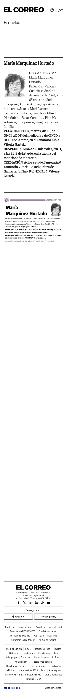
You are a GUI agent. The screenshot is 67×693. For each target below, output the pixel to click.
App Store (19, 616)
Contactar (10, 627)
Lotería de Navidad (53, 674)
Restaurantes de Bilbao (30, 674)
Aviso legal (41, 627)
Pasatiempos (29, 653)
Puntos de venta (41, 657)
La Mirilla (10, 670)
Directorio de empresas (17, 666)
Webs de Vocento (53, 687)
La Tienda (56, 657)
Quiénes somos (25, 627)
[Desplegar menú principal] (60, 10)
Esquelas (12, 22)
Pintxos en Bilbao (42, 648)
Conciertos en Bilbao (48, 653)
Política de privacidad (20, 635)
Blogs (28, 648)
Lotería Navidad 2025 (27, 670)
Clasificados (55, 666)
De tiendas (14, 653)
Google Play (50, 616)
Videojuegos (12, 657)
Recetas (57, 648)
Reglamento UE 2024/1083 (22, 631)
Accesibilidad (55, 627)
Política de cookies (47, 640)
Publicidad (39, 635)
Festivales (25, 657)
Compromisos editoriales (23, 640)
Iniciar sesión (52, 10)
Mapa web (52, 635)
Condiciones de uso (48, 631)
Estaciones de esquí (43, 661)
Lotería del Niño (33, 679)
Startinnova (10, 674)
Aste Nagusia (55, 670)
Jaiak (43, 670)
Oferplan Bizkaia (14, 648)
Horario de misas (23, 661)
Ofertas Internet (38, 666)
